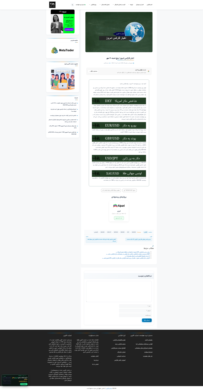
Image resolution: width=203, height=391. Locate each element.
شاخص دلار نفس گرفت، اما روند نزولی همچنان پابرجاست (63, 115)
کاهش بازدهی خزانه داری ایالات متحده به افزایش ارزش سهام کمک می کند (101, 240)
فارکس (145, 232)
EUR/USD (122, 232)
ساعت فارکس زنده (120, 344)
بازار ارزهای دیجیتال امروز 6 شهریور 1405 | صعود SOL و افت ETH (62, 127)
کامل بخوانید (94, 356)
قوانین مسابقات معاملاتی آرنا (144, 344)
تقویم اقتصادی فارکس (119, 340)
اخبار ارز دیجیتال (140, 5)
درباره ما (96, 360)
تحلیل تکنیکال (121, 352)
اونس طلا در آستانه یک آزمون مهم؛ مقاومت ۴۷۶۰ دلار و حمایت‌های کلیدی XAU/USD (63, 104)
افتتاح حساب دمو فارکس (118, 348)
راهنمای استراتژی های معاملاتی (143, 348)
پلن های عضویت (147, 356)
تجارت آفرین (109, 388)
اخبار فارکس (149, 5)
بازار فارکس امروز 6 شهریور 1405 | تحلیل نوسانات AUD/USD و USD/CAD (62, 133)
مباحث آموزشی (121, 356)
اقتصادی (96, 232)
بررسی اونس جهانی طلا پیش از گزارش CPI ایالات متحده (139, 239)
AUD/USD (134, 232)
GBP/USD (116, 232)
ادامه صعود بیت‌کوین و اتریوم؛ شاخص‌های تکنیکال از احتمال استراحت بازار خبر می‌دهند (62, 121)
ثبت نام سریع (119, 218)
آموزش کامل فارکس (119, 360)
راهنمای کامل (148, 340)
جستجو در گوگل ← (93, 71)
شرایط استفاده (148, 352)
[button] (72, 4)
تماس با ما (95, 364)
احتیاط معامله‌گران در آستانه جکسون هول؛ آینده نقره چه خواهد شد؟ (63, 110)
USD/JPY (109, 232)
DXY (128, 232)
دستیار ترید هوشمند (80, 5)
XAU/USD (102, 232)
